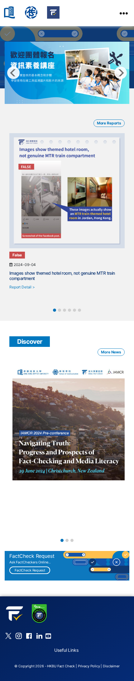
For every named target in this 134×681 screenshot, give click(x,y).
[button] (54, 310)
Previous (13, 73)
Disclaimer (111, 666)
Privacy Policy (89, 666)
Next (120, 73)
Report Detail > (22, 287)
